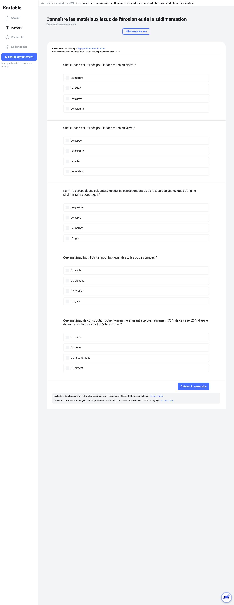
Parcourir (16, 27)
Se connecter (19, 46)
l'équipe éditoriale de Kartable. (91, 48)
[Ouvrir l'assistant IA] (226, 597)
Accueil (15, 18)
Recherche (17, 37)
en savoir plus (156, 396)
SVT (72, 3)
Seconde (59, 3)
